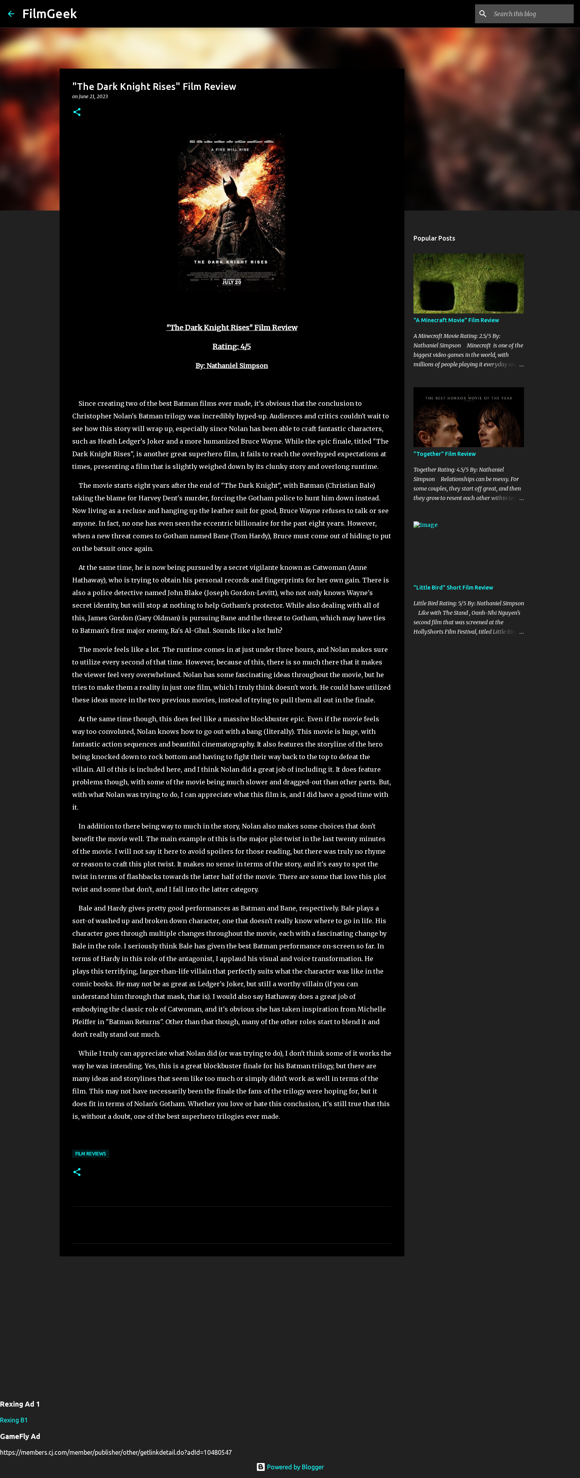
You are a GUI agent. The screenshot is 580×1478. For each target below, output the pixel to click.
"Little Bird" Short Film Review (453, 587)
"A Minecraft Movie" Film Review (456, 320)
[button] (77, 112)
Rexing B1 (14, 1420)
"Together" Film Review (444, 454)
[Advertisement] (232, 1323)
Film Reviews (90, 1153)
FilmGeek (49, 13)
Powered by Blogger (295, 1467)
